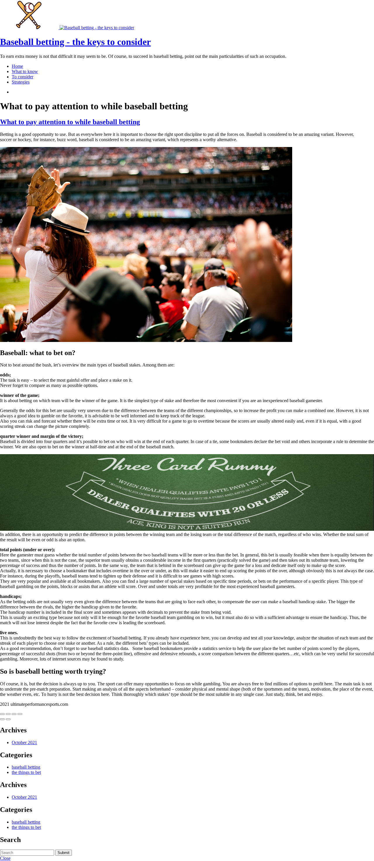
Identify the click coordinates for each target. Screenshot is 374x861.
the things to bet (26, 772)
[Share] (8, 714)
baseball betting (26, 767)
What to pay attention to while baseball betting (70, 122)
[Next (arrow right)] (8, 719)
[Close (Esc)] (2, 714)
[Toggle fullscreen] (14, 714)
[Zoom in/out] (20, 714)
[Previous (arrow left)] (2, 719)
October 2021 (24, 742)
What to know (25, 71)
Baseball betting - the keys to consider (75, 42)
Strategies (21, 81)
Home (17, 66)
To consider (22, 76)
